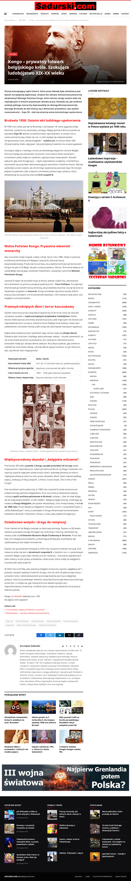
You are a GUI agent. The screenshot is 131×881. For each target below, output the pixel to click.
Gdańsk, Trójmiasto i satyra (71, 853)
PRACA (91, 483)
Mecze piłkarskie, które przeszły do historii (112, 812)
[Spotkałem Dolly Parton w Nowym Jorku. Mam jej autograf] (9, 858)
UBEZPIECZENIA (95, 532)
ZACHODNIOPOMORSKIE (100, 475)
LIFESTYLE (92, 343)
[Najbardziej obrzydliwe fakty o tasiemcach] (107, 218)
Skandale (18, 596)
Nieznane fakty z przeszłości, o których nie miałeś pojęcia (16, 749)
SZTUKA (91, 520)
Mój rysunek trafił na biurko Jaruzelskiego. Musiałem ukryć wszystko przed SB (69, 721)
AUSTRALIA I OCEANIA (99, 392)
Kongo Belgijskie (54, 621)
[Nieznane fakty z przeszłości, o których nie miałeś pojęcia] (16, 736)
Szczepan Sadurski (30, 646)
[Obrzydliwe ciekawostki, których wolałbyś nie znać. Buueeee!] (16, 707)
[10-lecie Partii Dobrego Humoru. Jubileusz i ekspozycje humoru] (95, 829)
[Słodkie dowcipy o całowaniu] (52, 829)
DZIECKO (92, 315)
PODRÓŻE (55, 14)
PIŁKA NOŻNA (96, 516)
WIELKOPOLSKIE (97, 470)
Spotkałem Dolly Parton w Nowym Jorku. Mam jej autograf (28, 857)
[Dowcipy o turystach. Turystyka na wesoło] (9, 829)
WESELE (91, 536)
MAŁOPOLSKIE (96, 442)
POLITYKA (92, 405)
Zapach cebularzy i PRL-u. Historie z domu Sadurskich (43, 749)
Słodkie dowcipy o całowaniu (67, 826)
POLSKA (91, 409)
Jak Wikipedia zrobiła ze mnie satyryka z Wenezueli (28, 812)
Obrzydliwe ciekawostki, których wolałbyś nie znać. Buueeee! (16, 720)
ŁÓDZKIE (93, 413)
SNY (90, 507)
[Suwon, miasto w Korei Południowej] (52, 842)
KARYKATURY (93, 331)
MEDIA (91, 347)
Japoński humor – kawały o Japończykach (114, 855)
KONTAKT (125, 14)
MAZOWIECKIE (96, 446)
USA (93, 384)
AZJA (92, 397)
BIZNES (108, 14)
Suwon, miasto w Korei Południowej (69, 840)
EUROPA (93, 401)
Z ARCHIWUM (94, 540)
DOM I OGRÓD (94, 306)
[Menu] (5, 13)
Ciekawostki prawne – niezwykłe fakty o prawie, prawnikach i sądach (28, 841)
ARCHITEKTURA (94, 294)
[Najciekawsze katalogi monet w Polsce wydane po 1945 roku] (107, 108)
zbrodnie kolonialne (47, 625)
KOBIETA (92, 335)
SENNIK (116, 14)
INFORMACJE (93, 327)
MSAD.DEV (31, 876)
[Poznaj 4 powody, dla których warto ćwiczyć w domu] (52, 815)
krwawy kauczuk (71, 621)
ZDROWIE (73, 14)
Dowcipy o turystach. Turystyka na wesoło (26, 826)
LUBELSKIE (94, 433)
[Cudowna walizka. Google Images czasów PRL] (71, 736)
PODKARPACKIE (96, 454)
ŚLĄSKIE (93, 417)
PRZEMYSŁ (92, 491)
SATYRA (91, 495)
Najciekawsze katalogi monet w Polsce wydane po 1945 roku (106, 124)
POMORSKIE (95, 462)
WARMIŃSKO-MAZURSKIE (101, 466)
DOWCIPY (45, 14)
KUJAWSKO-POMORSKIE (100, 429)
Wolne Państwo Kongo (26, 625)
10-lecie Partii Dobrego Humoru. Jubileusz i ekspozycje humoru (112, 828)
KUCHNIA (83, 14)
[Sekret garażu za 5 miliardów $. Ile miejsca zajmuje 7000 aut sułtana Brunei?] (44, 707)
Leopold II (10, 625)
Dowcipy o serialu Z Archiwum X (106, 198)
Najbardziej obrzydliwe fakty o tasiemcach (107, 234)
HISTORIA (12, 54)
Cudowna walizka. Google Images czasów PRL (70, 749)
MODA (91, 351)
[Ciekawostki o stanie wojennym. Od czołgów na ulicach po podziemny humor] (95, 842)
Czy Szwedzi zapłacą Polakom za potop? (25, 609)
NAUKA (91, 364)
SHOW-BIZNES (94, 503)
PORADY (91, 479)
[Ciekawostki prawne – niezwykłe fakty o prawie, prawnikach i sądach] (9, 842)
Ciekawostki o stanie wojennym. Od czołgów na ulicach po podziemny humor (113, 843)
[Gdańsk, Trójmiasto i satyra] (52, 856)
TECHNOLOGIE (94, 524)
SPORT (64, 14)
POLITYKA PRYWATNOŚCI (102, 876)
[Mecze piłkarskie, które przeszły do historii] (95, 815)
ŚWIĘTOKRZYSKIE (97, 421)
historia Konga (37, 621)
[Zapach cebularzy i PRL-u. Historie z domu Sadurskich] (44, 736)
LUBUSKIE (94, 438)
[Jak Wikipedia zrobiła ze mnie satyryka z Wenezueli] (9, 815)
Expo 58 (9, 621)
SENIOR (91, 499)
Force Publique (22, 621)
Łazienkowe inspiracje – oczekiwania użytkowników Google (105, 162)
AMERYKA (94, 380)
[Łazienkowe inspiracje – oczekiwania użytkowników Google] (107, 144)
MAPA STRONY (121, 876)
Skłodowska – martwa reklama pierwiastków (27, 613)
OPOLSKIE (94, 450)
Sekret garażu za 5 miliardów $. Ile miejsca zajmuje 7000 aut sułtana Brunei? (44, 721)
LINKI (87, 876)
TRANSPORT (93, 528)
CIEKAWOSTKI (18, 14)
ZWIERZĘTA (93, 552)
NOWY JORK (99, 388)
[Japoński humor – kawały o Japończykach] (95, 857)
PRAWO (91, 487)
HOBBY (91, 323)
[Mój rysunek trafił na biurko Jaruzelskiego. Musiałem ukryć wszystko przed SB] (71, 707)
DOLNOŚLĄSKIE (96, 425)
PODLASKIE (95, 458)
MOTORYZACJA (96, 14)
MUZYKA (91, 360)
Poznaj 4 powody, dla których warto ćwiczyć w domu (70, 814)
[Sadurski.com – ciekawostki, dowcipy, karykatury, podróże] (65, 6)
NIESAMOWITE (32, 14)
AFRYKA (93, 376)
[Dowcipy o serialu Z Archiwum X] (107, 182)
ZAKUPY (91, 544)
